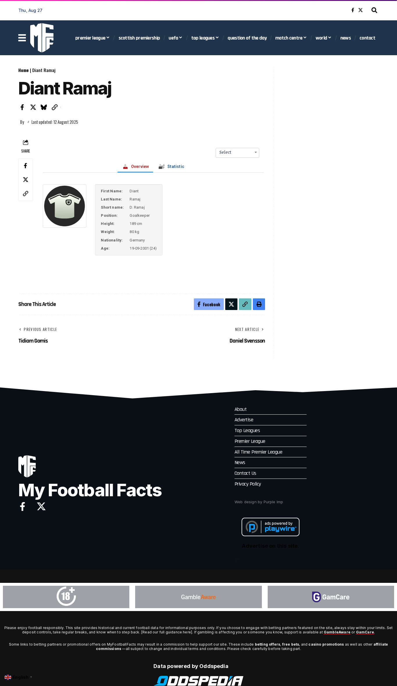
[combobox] (237, 152)
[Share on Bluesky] (44, 107)
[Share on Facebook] (22, 107)
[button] (374, 10)
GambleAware (337, 632)
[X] (360, 10)
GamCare (365, 632)
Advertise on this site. (270, 546)
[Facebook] (352, 10)
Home (23, 70)
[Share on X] (33, 107)
